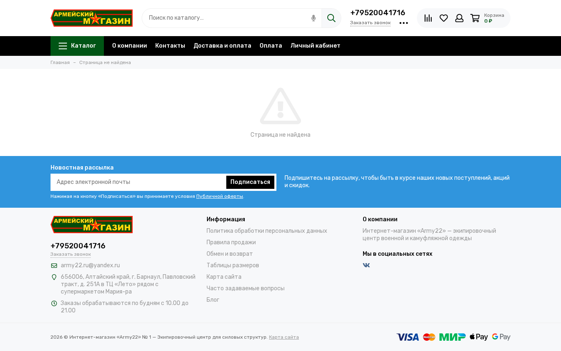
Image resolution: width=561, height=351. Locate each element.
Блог (213, 299)
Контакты (170, 45)
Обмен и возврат (230, 253)
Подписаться (250, 182)
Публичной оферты (219, 196)
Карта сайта (224, 276)
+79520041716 (377, 12)
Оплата (271, 45)
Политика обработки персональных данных (267, 230)
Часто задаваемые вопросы (246, 288)
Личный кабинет (315, 45)
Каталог (83, 45)
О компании (129, 45)
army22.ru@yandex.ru (90, 265)
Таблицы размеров (233, 265)
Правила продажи (231, 242)
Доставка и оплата (222, 45)
